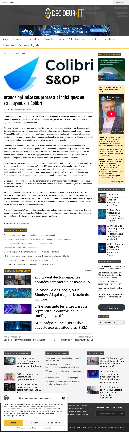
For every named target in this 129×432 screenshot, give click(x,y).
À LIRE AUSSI (95, 353)
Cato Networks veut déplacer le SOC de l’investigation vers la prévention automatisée (37, 239)
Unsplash (114, 427)
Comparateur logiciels (29, 45)
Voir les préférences (55, 423)
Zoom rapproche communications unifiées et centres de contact (29, 235)
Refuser (34, 423)
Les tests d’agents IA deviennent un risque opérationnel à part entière (31, 252)
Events (94, 39)
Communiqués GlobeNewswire (111, 307)
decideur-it (9, 110)
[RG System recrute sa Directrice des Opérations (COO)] (9, 376)
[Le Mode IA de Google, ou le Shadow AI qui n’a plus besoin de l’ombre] (102, 214)
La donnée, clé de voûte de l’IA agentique (20, 248)
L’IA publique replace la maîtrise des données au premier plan (28, 244)
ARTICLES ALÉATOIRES (17, 353)
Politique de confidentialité (41, 428)
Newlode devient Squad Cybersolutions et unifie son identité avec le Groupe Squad (112, 362)
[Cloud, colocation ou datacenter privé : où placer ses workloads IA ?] (9, 387)
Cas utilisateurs (33, 39)
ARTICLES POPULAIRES (17, 271)
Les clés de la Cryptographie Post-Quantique (25, 340)
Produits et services (54, 39)
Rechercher (120, 2)
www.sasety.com (117, 182)
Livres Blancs (108, 39)
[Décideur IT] (64, 15)
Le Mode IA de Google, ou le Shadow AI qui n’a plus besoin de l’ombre (31, 260)
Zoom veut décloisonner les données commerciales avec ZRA (28, 264)
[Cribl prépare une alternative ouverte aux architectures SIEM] (102, 248)
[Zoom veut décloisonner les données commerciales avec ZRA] (102, 198)
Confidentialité (86, 427)
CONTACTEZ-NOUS (8, 2)
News (5, 39)
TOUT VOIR (89, 271)
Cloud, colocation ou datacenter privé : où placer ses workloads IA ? (29, 388)
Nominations (8, 45)
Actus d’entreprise (77, 39)
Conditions (96, 427)
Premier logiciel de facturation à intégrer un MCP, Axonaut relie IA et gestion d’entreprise (111, 392)
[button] (63, 398)
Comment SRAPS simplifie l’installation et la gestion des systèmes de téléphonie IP (29, 363)
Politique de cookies (24, 428)
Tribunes (17, 39)
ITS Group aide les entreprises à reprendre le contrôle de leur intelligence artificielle (36, 256)
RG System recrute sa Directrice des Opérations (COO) (27, 377)
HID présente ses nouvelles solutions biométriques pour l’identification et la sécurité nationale (110, 376)
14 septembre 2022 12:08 (24, 110)
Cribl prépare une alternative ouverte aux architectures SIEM (61, 325)
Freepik (121, 427)
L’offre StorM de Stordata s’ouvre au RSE (73, 340)
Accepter (13, 423)
